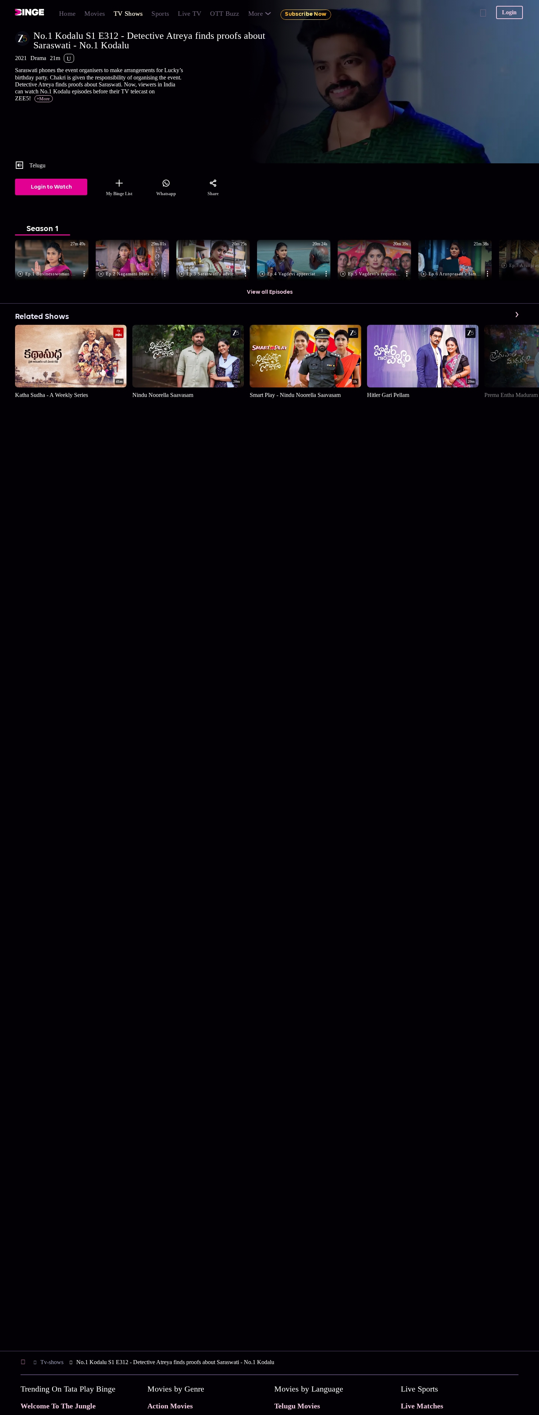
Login (509, 12)
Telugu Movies (297, 1406)
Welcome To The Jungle (58, 1406)
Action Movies (170, 1406)
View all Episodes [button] (270, 292)
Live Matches (422, 1406)
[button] (55, 261)
